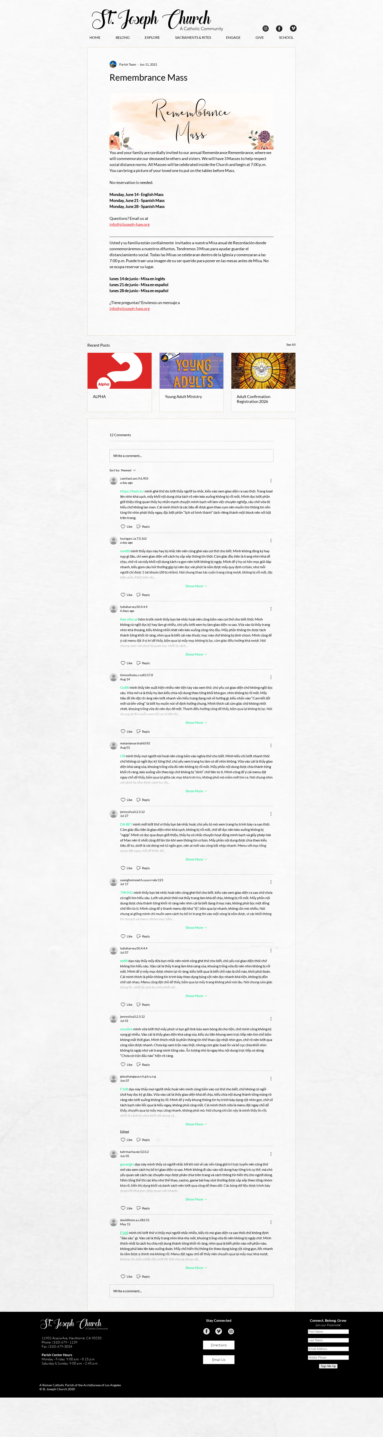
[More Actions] (271, 480)
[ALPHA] (120, 371)
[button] (122, 37)
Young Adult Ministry (183, 396)
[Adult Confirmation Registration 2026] (263, 371)
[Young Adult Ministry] (192, 371)
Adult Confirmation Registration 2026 (253, 399)
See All (291, 344)
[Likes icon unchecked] (123, 526)
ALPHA (99, 396)
